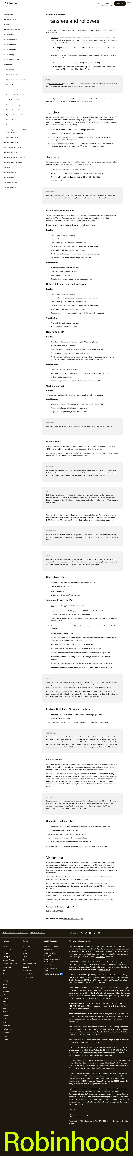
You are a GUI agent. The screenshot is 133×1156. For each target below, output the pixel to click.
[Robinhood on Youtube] (99, 933)
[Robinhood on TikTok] (95, 933)
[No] (73, 907)
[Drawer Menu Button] (129, 3)
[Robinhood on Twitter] (82, 933)
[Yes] (68, 907)
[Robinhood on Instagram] (86, 933)
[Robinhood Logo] (11, 3)
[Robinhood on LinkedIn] (90, 933)
